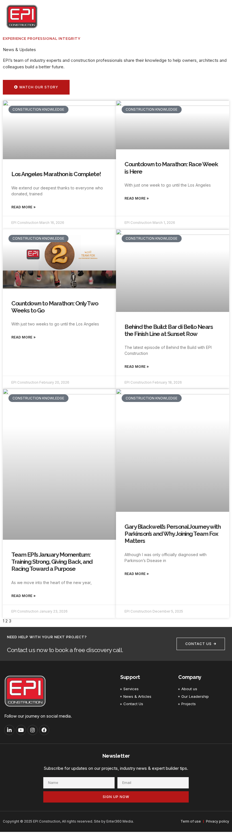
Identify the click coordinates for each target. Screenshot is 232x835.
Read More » (23, 207)
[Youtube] (21, 730)
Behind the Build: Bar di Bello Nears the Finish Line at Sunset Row (168, 330)
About (111, 16)
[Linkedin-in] (9, 730)
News (191, 16)
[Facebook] (44, 730)
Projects (162, 16)
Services (135, 16)
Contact (213, 16)
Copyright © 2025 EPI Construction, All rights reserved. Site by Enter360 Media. (68, 821)
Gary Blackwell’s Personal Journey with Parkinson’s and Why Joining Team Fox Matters (172, 533)
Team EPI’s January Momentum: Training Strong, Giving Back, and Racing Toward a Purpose (52, 561)
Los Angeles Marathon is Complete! (56, 174)
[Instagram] (32, 730)
